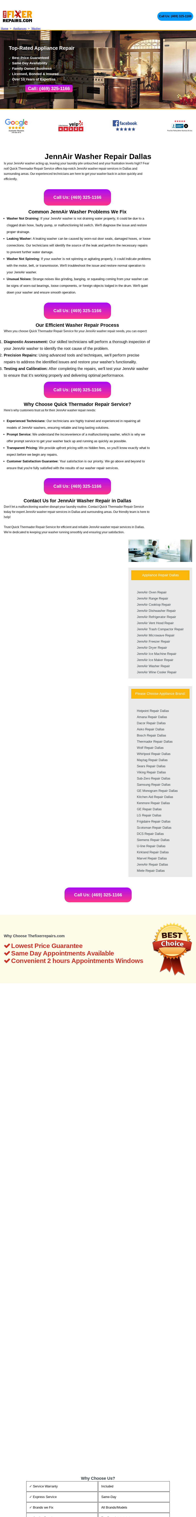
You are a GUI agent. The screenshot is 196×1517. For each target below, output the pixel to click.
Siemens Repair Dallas (153, 840)
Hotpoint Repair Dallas (153, 711)
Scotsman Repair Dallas (154, 827)
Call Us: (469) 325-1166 (175, 16)
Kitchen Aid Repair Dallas (155, 797)
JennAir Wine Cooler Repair (157, 672)
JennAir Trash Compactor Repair (160, 629)
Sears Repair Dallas (151, 766)
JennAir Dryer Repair (152, 647)
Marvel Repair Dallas (152, 858)
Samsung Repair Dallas (154, 784)
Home (4, 28)
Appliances (19, 28)
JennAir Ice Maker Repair (155, 660)
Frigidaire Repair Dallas (154, 821)
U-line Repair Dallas (151, 846)
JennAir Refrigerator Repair (156, 617)
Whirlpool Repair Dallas (154, 754)
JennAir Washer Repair (153, 666)
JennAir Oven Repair (152, 592)
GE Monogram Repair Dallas (157, 791)
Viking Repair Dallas (151, 772)
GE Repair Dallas (149, 809)
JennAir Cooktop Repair (154, 604)
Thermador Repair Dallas (155, 741)
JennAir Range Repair (152, 598)
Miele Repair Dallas (151, 871)
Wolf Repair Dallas (150, 748)
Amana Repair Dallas (152, 717)
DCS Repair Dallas (150, 834)
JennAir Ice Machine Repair (156, 654)
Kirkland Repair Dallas (153, 852)
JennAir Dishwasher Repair (156, 611)
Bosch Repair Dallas (151, 735)
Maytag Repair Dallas (152, 760)
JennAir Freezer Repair (153, 641)
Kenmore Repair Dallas (153, 803)
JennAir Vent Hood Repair (155, 623)
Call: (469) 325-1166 (49, 88)
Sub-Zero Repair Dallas (153, 778)
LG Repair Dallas (149, 815)
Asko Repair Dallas (150, 729)
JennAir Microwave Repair (156, 635)
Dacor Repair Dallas (151, 723)
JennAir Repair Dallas (152, 864)
